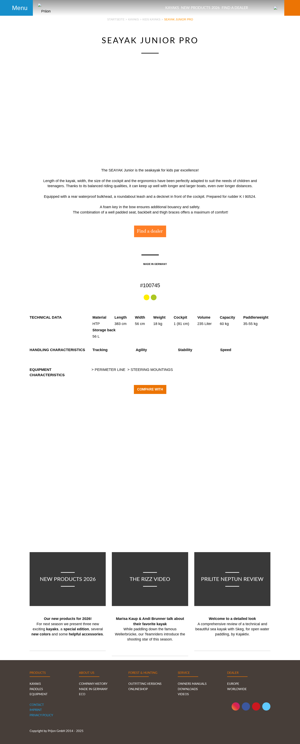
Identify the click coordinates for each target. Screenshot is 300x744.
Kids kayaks (151, 19)
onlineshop (138, 689)
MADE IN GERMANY (93, 689)
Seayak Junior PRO (178, 19)
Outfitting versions (144, 683)
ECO (82, 694)
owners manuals (192, 683)
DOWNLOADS (188, 689)
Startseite (115, 19)
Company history (93, 683)
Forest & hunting (142, 672)
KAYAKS (35, 683)
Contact (37, 704)
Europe (233, 683)
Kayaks (172, 8)
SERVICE (184, 672)
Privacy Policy (41, 715)
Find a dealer (235, 8)
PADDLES (36, 689)
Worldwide (237, 689)
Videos (183, 694)
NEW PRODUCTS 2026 (200, 8)
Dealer (233, 672)
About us (86, 672)
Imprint (36, 710)
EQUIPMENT (39, 694)
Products (38, 672)
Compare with (150, 389)
